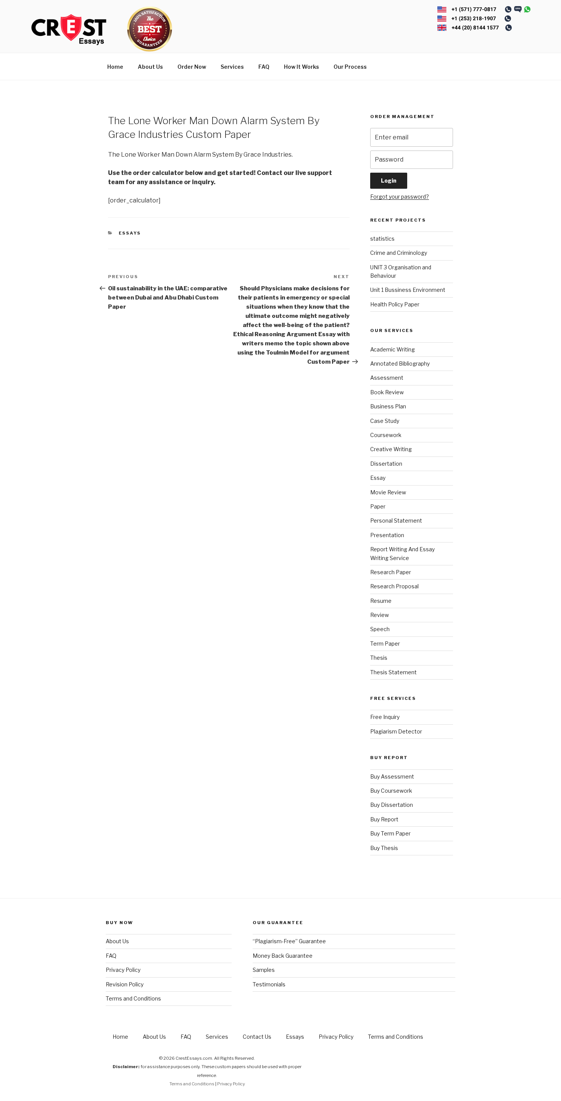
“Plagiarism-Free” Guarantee (289, 941)
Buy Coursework (391, 790)
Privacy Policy (123, 970)
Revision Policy (124, 984)
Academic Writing (392, 349)
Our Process (350, 66)
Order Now (191, 66)
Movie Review (388, 492)
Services (232, 66)
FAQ (263, 66)
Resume (381, 600)
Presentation (387, 535)
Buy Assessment (392, 776)
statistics (382, 238)
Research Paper (390, 572)
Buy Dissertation (391, 804)
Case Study (384, 421)
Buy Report (384, 819)
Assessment (386, 377)
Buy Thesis (384, 848)
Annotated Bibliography (400, 363)
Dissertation (386, 463)
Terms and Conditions (133, 998)
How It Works (301, 66)
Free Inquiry (385, 717)
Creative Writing (391, 449)
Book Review (387, 392)
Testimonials (269, 984)
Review (379, 615)
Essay (377, 477)
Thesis (378, 657)
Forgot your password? (399, 196)
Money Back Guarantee (283, 955)
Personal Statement (396, 520)
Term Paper (385, 643)
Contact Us (257, 1036)
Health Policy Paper (394, 304)
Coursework (385, 435)
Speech (380, 629)
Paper (377, 506)
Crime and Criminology (398, 252)
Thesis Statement (393, 672)
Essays (130, 233)
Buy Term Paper (390, 833)
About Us (150, 66)
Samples (264, 970)
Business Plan (388, 406)
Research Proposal (394, 586)
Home (115, 66)
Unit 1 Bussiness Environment (407, 290)
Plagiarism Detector (396, 731)
